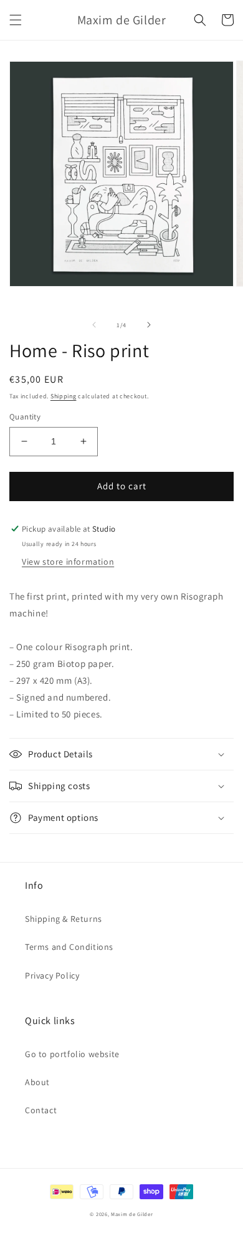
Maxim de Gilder (132, 1213)
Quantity (24, 416)
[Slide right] (149, 324)
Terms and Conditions (69, 946)
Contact (41, 1110)
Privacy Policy (52, 975)
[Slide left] (94, 324)
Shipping (63, 396)
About (37, 1082)
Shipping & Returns (63, 918)
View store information (68, 561)
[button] (15, 20)
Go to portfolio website (72, 1054)
